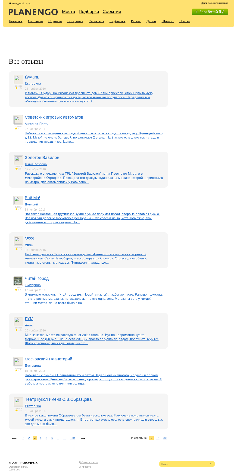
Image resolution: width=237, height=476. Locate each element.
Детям (151, 21)
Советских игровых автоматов (54, 117)
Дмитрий (31, 204)
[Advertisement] (93, 39)
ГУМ (29, 318)
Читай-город (37, 278)
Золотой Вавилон (42, 157)
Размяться (96, 21)
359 (72, 438)
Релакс (136, 21)
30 (165, 438)
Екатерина (33, 83)
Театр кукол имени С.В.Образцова (58, 399)
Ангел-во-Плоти (37, 124)
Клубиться (117, 21)
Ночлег (184, 21)
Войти (204, 3)
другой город (23, 3)
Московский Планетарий (48, 359)
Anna (29, 244)
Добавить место (88, 462)
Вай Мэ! (32, 197)
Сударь (32, 77)
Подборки (89, 11)
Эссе (29, 238)
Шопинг (168, 21)
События (112, 11)
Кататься (15, 21)
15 (157, 438)
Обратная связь (18, 466)
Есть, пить (75, 21)
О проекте (85, 466)
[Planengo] (33, 11)
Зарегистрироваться (218, 3)
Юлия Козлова (36, 164)
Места (68, 11)
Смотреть (35, 21)
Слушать (55, 21)
